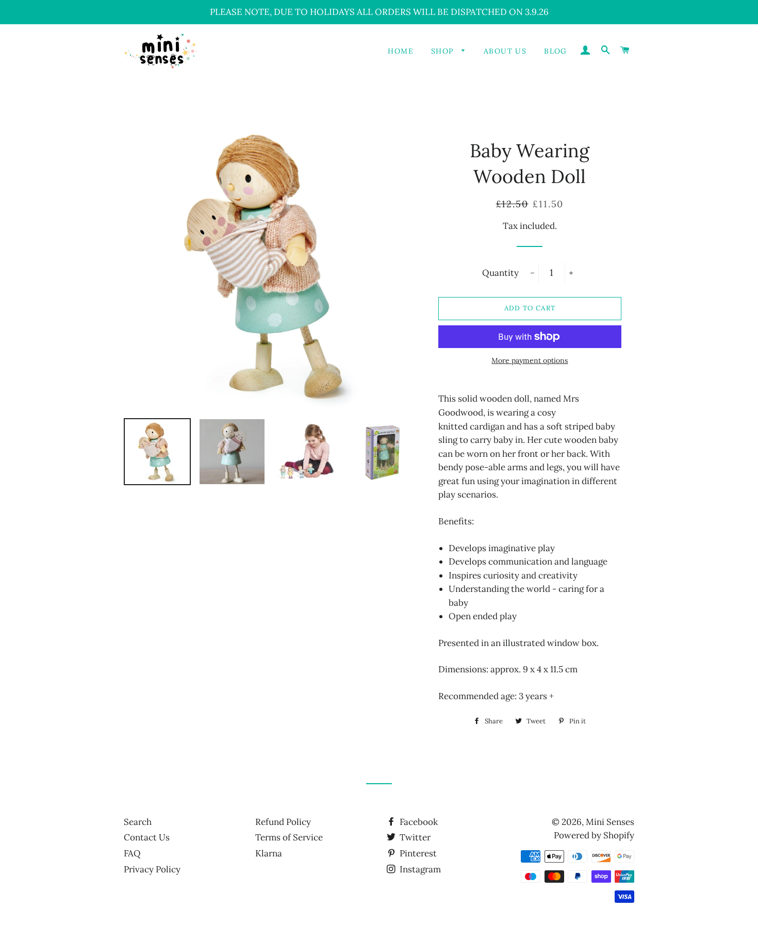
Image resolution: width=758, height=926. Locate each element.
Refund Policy (283, 822)
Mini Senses (610, 822)
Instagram (419, 869)
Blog (555, 51)
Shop (443, 51)
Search (138, 822)
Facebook (418, 822)
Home (401, 51)
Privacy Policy (152, 869)
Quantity (500, 272)
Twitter (414, 837)
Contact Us (147, 837)
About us (505, 51)
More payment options (529, 360)
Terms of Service (289, 837)
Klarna (268, 853)
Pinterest (417, 853)
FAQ (132, 853)
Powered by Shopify (594, 835)
